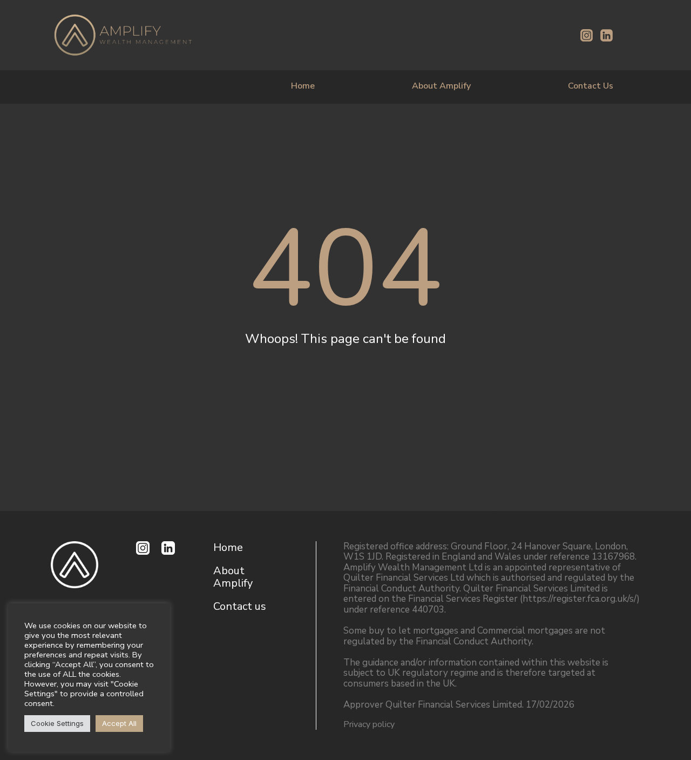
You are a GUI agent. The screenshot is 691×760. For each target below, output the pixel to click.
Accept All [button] (119, 723)
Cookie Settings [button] (57, 723)
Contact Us (590, 86)
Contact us (239, 606)
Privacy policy (369, 724)
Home (303, 86)
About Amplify (441, 86)
